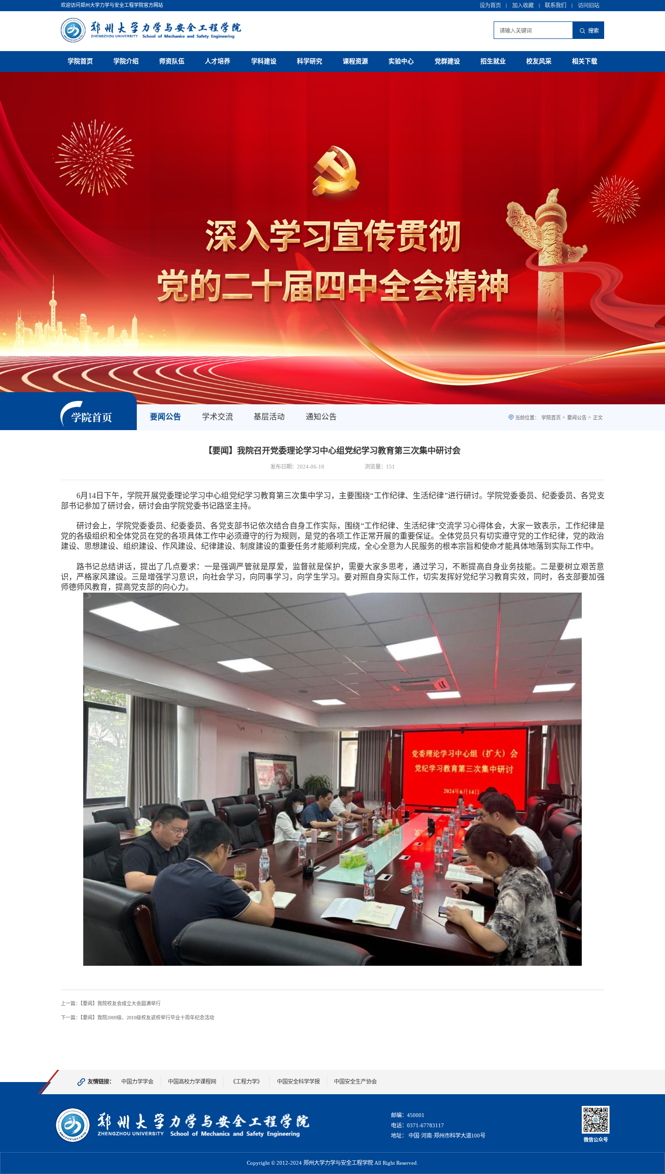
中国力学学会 (137, 1081)
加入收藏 (523, 5)
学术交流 (217, 417)
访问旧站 (588, 5)
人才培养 (217, 61)
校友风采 (539, 61)
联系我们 (555, 5)
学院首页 (80, 61)
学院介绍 (126, 61)
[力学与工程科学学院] (183, 1140)
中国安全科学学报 (298, 1081)
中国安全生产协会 (355, 1081)
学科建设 (264, 61)
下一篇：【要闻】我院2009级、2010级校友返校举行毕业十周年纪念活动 (137, 1017)
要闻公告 (165, 417)
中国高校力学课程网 (192, 1081)
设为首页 (490, 5)
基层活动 (269, 417)
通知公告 (321, 417)
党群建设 (447, 61)
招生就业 (493, 61)
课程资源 (355, 61)
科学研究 (309, 61)
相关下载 (584, 61)
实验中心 (401, 61)
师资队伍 (172, 61)
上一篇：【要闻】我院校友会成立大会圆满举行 (111, 1003)
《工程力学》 (246, 1081)
